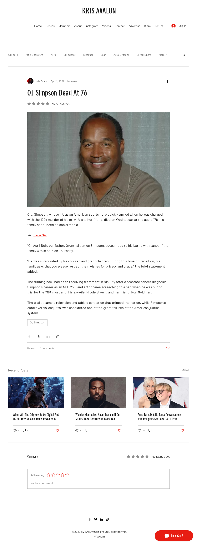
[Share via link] (57, 336)
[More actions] (167, 81)
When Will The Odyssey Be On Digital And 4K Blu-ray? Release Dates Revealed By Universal (36, 417)
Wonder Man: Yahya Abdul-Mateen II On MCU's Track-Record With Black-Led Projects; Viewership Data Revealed (97, 417)
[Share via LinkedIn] (48, 336)
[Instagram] (107, 519)
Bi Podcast (69, 54)
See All (185, 369)
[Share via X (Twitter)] (38, 336)
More (161, 54)
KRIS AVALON (99, 10)
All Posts (13, 54)
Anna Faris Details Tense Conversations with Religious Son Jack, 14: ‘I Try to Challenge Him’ (159, 417)
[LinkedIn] (101, 519)
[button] (184, 54)
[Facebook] (90, 519)
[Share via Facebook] (29, 336)
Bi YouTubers (144, 54)
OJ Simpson (37, 322)
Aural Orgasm (121, 54)
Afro (53, 54)
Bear (103, 54)
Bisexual (88, 54)
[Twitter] (96, 519)
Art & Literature (34, 54)
